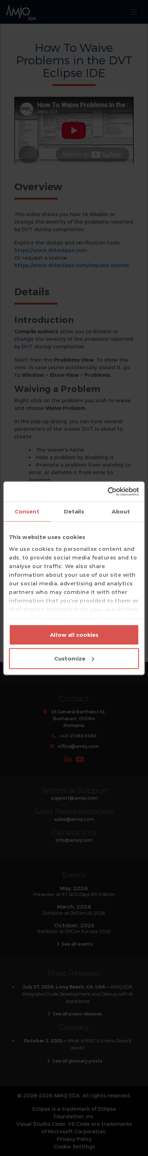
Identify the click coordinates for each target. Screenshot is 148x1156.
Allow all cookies (74, 634)
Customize (69, 658)
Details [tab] (74, 511)
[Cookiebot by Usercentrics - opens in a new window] (107, 491)
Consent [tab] (27, 511)
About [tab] (121, 511)
